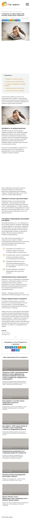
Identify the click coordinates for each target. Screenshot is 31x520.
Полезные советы (15, 18)
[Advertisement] (15, 57)
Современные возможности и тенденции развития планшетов (14, 452)
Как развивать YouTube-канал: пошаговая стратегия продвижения (13, 402)
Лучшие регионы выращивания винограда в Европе (13, 475)
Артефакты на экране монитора (14, 79)
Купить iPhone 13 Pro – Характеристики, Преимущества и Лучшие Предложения (15, 498)
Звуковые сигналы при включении (15, 81)
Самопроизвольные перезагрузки (15, 88)
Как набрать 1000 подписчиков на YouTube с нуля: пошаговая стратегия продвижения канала (14, 427)
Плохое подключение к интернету (15, 90)
